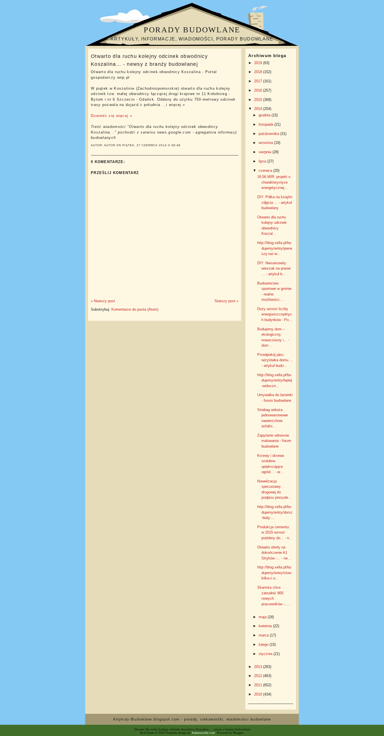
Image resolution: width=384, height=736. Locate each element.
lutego (264, 644)
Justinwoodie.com (203, 732)
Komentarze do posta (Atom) (134, 309)
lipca (263, 161)
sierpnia (265, 152)
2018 (258, 72)
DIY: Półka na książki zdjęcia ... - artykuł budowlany (274, 202)
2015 (258, 100)
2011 (258, 685)
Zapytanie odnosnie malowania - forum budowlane (274, 440)
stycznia (266, 654)
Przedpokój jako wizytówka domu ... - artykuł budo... (275, 360)
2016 (258, 90)
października (269, 134)
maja (263, 617)
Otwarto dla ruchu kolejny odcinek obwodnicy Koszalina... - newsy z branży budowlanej (149, 60)
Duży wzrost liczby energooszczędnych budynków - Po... (274, 314)
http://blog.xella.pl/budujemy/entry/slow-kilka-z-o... (274, 572)
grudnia (265, 115)
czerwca (266, 170)
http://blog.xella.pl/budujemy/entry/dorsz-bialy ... (275, 512)
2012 (258, 676)
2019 (258, 63)
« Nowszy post (103, 301)
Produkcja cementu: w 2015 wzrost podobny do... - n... (274, 532)
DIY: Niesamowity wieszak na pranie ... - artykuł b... (274, 268)
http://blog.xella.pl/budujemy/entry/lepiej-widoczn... (274, 380)
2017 (258, 81)
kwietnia (266, 626)
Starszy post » (226, 301)
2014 (258, 109)
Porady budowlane (192, 29)
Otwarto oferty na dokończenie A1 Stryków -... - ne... (274, 552)
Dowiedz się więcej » (111, 116)
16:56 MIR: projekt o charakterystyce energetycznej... (273, 182)
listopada (266, 124)
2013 (258, 667)
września (266, 143)
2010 (258, 694)
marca (264, 635)
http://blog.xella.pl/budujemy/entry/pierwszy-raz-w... (274, 248)
